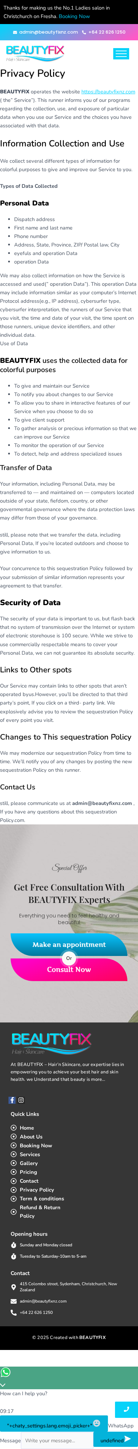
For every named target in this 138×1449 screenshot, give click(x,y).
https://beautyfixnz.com (108, 91)
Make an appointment (69, 944)
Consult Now (69, 970)
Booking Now (74, 16)
